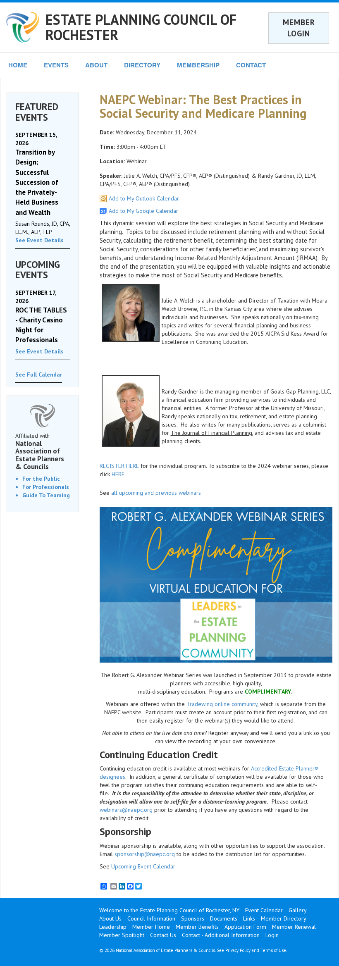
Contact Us (163, 935)
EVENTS (56, 64)
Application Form (245, 926)
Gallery (298, 910)
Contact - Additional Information (221, 935)
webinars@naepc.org (126, 809)
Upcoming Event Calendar (143, 866)
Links (249, 918)
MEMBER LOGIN (299, 27)
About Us (110, 918)
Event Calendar (264, 910)
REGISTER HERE (119, 466)
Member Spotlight (121, 935)
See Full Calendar (38, 374)
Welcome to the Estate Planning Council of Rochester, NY (169, 910)
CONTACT (251, 64)
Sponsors (192, 918)
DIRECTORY (142, 64)
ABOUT (96, 64)
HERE (118, 474)
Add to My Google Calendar (143, 211)
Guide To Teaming (46, 495)
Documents (223, 918)
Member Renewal (294, 926)
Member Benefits (197, 926)
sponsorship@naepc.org (145, 854)
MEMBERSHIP (198, 64)
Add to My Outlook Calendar (144, 198)
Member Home (151, 926)
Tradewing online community (222, 704)
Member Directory (283, 918)
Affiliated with (39, 451)
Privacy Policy (238, 950)
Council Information (151, 918)
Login (272, 935)
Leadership (113, 926)
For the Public (41, 478)
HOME (17, 64)
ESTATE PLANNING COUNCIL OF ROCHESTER (140, 27)
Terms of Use (273, 950)
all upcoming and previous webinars (156, 492)
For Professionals (45, 487)
